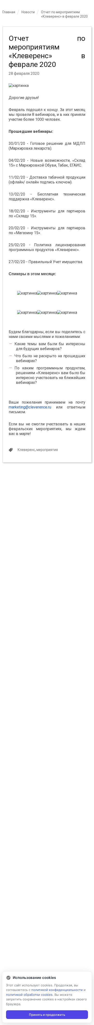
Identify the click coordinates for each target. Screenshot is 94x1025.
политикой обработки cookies (29, 995)
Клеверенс (26, 450)
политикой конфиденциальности (57, 990)
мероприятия (47, 450)
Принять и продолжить (47, 1015)
